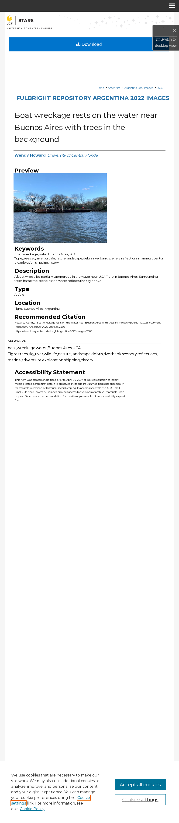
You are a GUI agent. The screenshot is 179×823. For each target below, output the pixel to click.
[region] (89, 792)
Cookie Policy (32, 809)
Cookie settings (140, 799)
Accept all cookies (140, 784)
